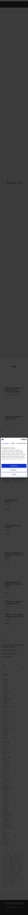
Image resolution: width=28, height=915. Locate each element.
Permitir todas (14, 465)
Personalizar (13, 470)
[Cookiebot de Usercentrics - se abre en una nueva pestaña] (21, 439)
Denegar (14, 474)
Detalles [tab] (13, 443)
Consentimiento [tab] (5, 443)
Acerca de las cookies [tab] (21, 443)
